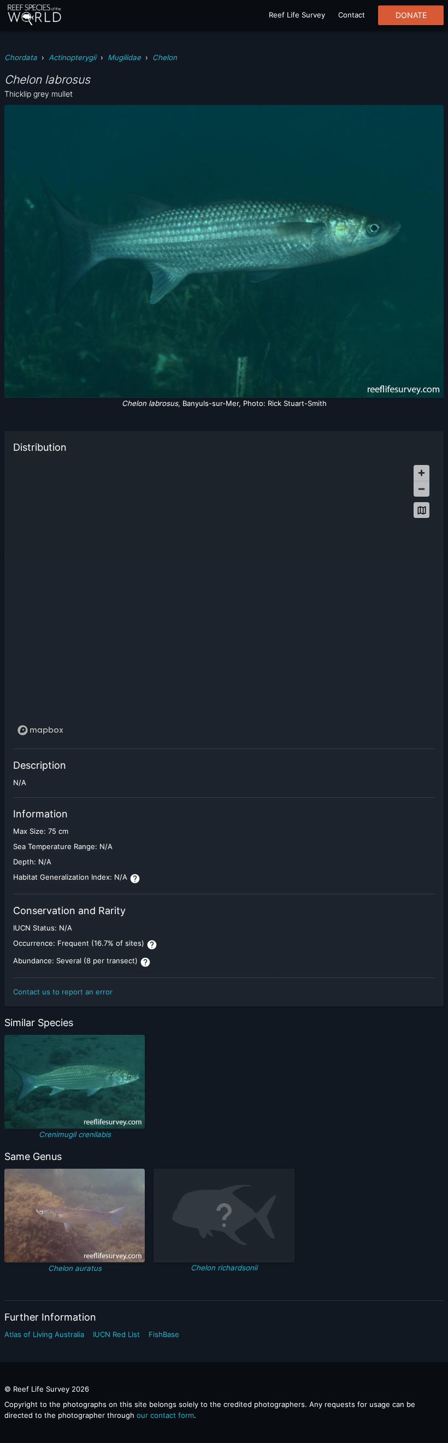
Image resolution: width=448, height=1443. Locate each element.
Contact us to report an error (63, 991)
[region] (224, 599)
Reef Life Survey (297, 14)
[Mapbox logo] (40, 730)
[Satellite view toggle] (421, 510)
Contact (351, 14)
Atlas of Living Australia (44, 1334)
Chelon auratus (75, 1268)
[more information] (134, 878)
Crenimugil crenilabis (75, 1134)
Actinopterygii (72, 57)
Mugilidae (124, 57)
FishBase (164, 1334)
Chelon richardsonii (224, 1267)
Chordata (20, 57)
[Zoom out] (421, 489)
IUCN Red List (116, 1334)
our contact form (165, 1415)
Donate (411, 15)
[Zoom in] (421, 473)
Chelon (164, 57)
